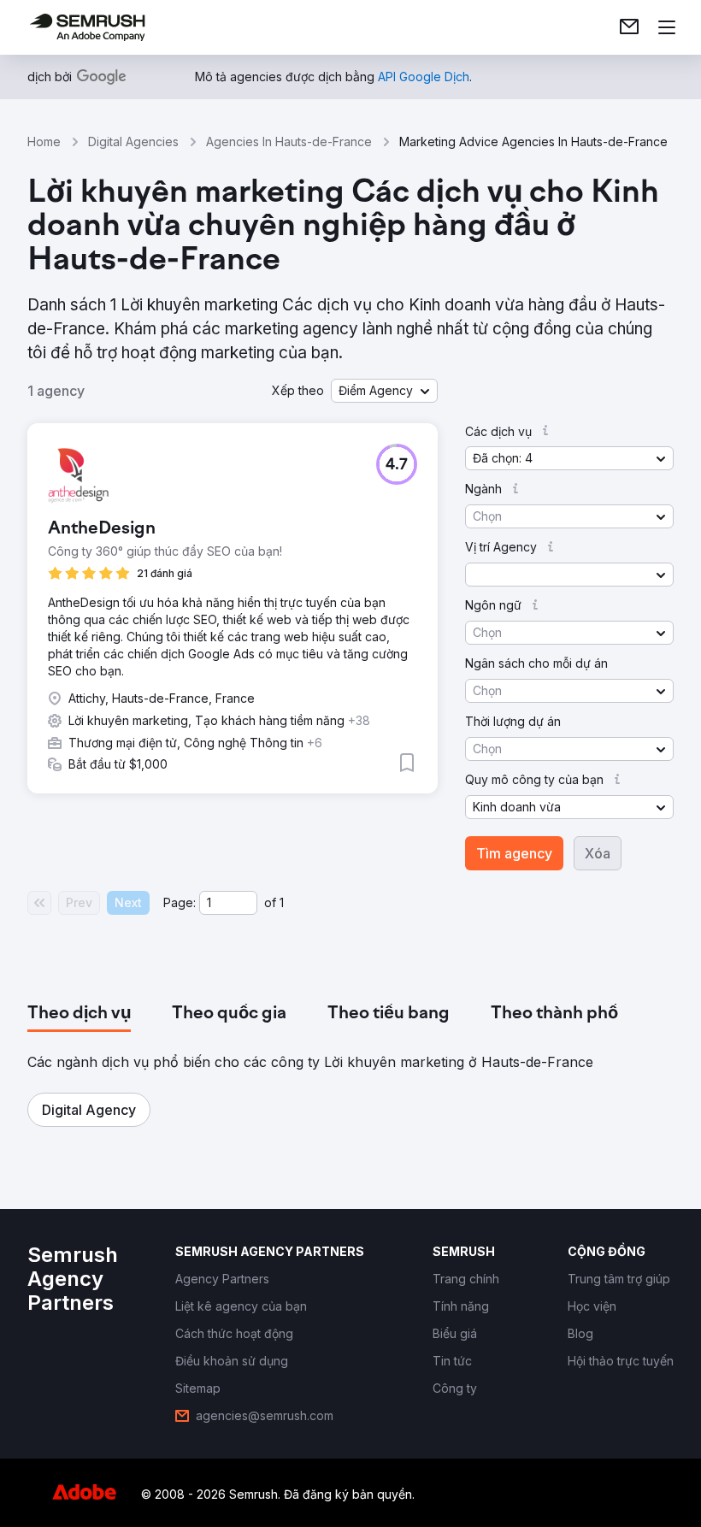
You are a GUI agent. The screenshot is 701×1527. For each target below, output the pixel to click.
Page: (179, 902)
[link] (629, 27)
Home (44, 141)
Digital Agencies (133, 141)
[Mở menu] (666, 27)
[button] (384, 391)
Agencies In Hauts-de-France (289, 141)
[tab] (79, 1014)
